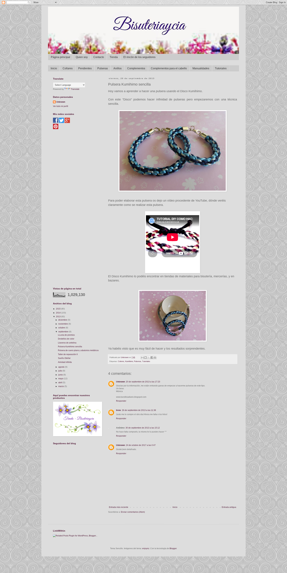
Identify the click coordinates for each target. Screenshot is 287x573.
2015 (58, 309)
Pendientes (85, 68)
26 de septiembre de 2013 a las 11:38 (139, 410)
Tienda (114, 57)
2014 (58, 313)
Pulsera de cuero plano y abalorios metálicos (78, 350)
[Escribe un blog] (145, 357)
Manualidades (200, 68)
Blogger (173, 548)
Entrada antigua (229, 507)
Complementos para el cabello (169, 68)
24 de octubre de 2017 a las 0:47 (141, 445)
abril (60, 382)
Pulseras (102, 68)
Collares (68, 68)
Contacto (98, 57)
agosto (61, 367)
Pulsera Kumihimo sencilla (70, 346)
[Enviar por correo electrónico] (142, 357)
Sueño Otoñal (64, 358)
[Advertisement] (78, 155)
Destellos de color (66, 339)
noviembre (63, 324)
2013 (58, 316)
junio (60, 375)
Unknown (120, 382)
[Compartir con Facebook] (151, 357)
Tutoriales (221, 68)
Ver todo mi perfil (60, 106)
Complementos (136, 68)
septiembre (63, 332)
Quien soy (82, 57)
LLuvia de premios (66, 335)
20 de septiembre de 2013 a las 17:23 (143, 382)
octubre (62, 328)
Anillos (117, 68)
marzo (61, 386)
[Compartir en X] (148, 357)
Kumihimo (129, 361)
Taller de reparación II (68, 354)
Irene (118, 410)
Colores (121, 361)
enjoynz (145, 548)
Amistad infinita (65, 362)
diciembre (63, 320)
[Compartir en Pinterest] (155, 357)
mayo (61, 378)
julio (60, 371)
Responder (121, 401)
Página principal (60, 57)
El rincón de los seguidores (139, 57)
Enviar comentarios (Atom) (133, 512)
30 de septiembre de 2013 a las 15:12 (143, 428)
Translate (75, 89)
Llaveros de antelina (67, 343)
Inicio (54, 68)
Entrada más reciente (118, 507)
